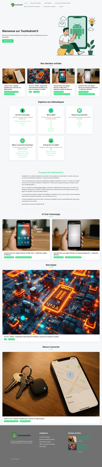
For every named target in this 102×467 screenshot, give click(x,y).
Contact (61, 6)
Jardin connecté (22, 157)
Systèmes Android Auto (51, 151)
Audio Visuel (51, 130)
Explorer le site (8, 41)
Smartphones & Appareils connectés (62, 94)
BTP (79, 121)
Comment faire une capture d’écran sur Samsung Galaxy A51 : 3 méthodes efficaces (88, 87)
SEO (79, 126)
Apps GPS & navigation (51, 153)
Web (30, 91)
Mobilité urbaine (51, 155)
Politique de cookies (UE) (85, 459)
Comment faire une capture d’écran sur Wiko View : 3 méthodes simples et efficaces (62, 87)
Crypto (50, 126)
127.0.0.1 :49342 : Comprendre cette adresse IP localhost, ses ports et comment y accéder (38, 87)
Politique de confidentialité (72, 459)
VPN (51, 125)
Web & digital (48, 3)
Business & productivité (79, 115)
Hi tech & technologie (35, 3)
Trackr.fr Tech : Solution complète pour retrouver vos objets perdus (12, 87)
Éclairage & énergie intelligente (22, 153)
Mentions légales (61, 459)
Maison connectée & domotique (32, 6)
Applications (22, 123)
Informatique (51, 128)
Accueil (26, 3)
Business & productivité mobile (62, 3)
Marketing (79, 125)
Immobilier (79, 123)
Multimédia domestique (9, 94)
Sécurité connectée (22, 151)
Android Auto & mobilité (49, 6)
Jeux (22, 125)
